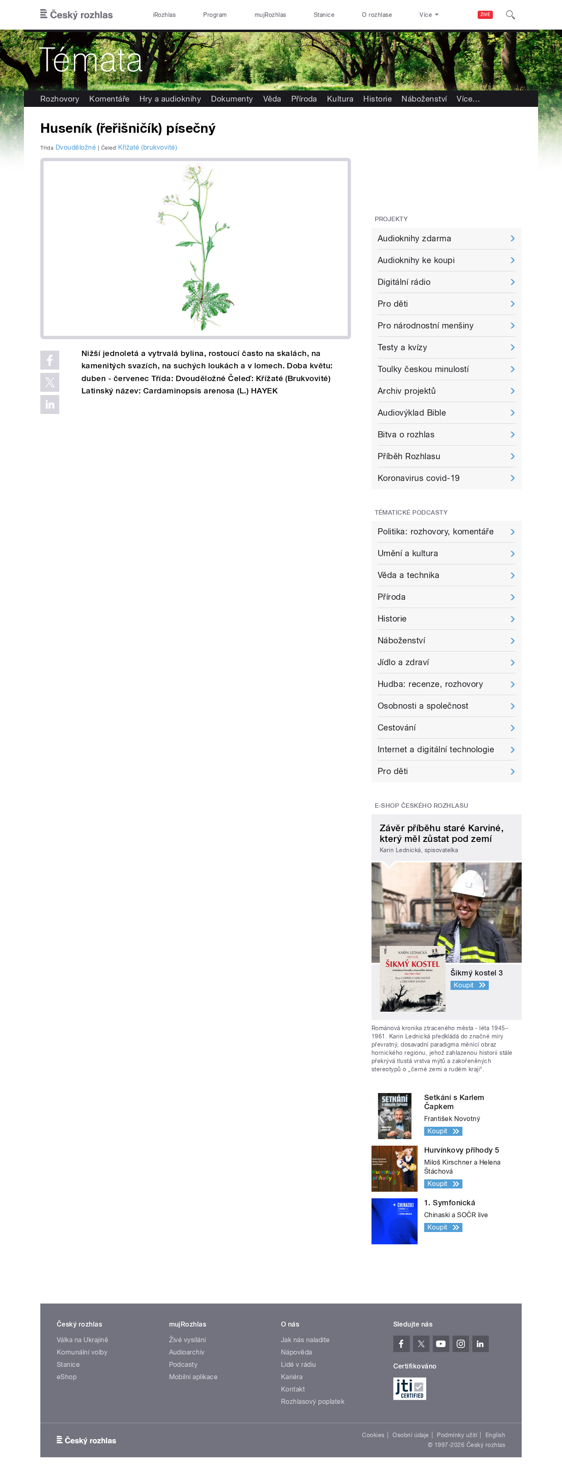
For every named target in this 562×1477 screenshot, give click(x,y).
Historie (377, 98)
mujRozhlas (270, 15)
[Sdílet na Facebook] (49, 360)
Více (468, 98)
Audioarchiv (187, 1352)
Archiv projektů (407, 391)
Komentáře (109, 98)
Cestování (397, 728)
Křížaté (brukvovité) (147, 147)
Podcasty (183, 1364)
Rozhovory (59, 98)
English (495, 1435)
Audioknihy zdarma (414, 238)
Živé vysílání (187, 1340)
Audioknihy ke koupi (416, 260)
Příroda (304, 98)
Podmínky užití (457, 1435)
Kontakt (293, 1389)
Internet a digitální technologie (436, 749)
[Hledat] (510, 15)
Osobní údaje (410, 1435)
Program (215, 15)
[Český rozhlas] (76, 15)
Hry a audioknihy (170, 98)
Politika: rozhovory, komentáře (436, 531)
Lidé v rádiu (298, 1364)
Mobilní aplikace (193, 1377)
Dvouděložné (76, 147)
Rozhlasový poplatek (312, 1401)
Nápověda (296, 1352)
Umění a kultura (408, 553)
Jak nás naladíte (305, 1340)
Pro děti (393, 304)
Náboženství (424, 98)
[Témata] (281, 60)
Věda (272, 98)
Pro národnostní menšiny (426, 326)
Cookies (373, 1435)
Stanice (324, 15)
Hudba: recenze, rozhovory (430, 684)
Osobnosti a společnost (423, 706)
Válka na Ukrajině (82, 1340)
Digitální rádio (404, 282)
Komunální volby (82, 1352)
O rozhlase (377, 15)
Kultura (340, 98)
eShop (67, 1377)
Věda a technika (408, 575)
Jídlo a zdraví (403, 662)
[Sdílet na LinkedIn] (49, 404)
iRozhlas (164, 15)
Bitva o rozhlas (406, 434)
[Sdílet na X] (49, 382)
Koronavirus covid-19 (419, 478)
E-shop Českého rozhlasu (422, 805)
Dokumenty (232, 98)
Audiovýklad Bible (412, 413)
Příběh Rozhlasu (409, 456)
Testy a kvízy (402, 347)
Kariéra (291, 1377)
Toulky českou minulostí (423, 369)
